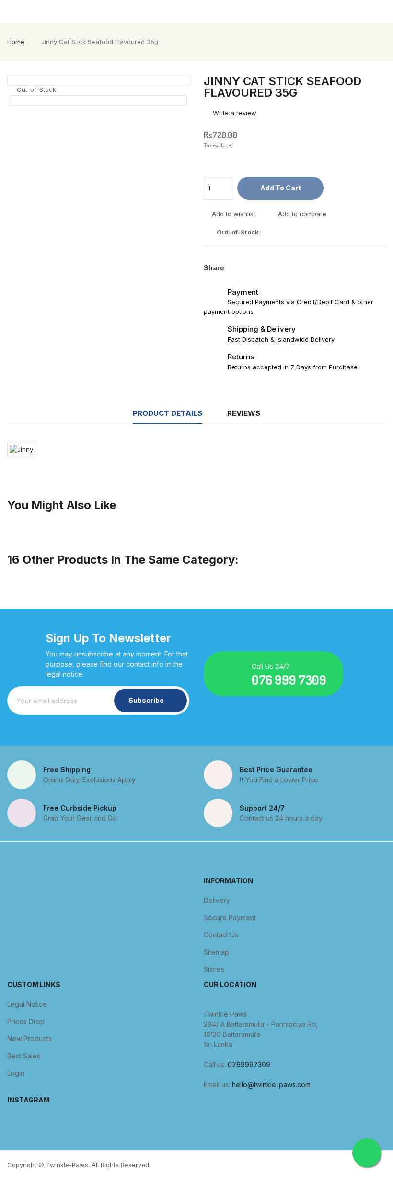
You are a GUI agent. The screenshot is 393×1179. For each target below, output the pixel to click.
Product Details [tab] (167, 413)
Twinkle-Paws (67, 1164)
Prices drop (26, 1021)
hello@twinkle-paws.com (271, 1084)
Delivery (217, 900)
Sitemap (216, 952)
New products (29, 1038)
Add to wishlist (233, 214)
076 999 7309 (289, 680)
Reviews (243, 413)
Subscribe (146, 700)
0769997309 (249, 1064)
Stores (214, 969)
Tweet (252, 268)
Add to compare (302, 214)
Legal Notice (27, 1004)
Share (236, 268)
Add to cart (280, 188)
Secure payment (230, 917)
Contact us (221, 935)
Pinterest (267, 268)
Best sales (23, 1056)
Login (15, 1073)
